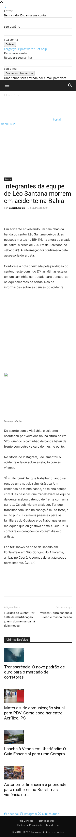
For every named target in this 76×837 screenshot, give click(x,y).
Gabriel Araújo (17, 207)
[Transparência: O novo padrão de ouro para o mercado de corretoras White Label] (38, 655)
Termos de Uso (46, 820)
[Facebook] (8, 217)
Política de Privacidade (29, 825)
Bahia (8, 179)
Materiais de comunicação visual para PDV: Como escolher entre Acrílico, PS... (34, 713)
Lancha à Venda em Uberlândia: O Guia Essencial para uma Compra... (36, 751)
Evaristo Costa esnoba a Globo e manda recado (55, 615)
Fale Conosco (25, 820)
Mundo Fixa (52, 825)
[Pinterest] (27, 217)
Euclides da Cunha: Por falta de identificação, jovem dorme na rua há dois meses (19, 619)
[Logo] (26, 104)
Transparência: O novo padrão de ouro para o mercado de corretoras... (34, 672)
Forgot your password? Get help (25, 49)
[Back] (5, 7)
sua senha (11, 40)
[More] (45, 217)
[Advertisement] (38, 137)
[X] (17, 217)
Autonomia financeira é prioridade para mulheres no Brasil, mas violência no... (35, 789)
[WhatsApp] (36, 217)
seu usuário (12, 26)
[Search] (70, 85)
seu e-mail (11, 69)
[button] (6, 85)
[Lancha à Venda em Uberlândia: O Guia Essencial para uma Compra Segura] (38, 737)
